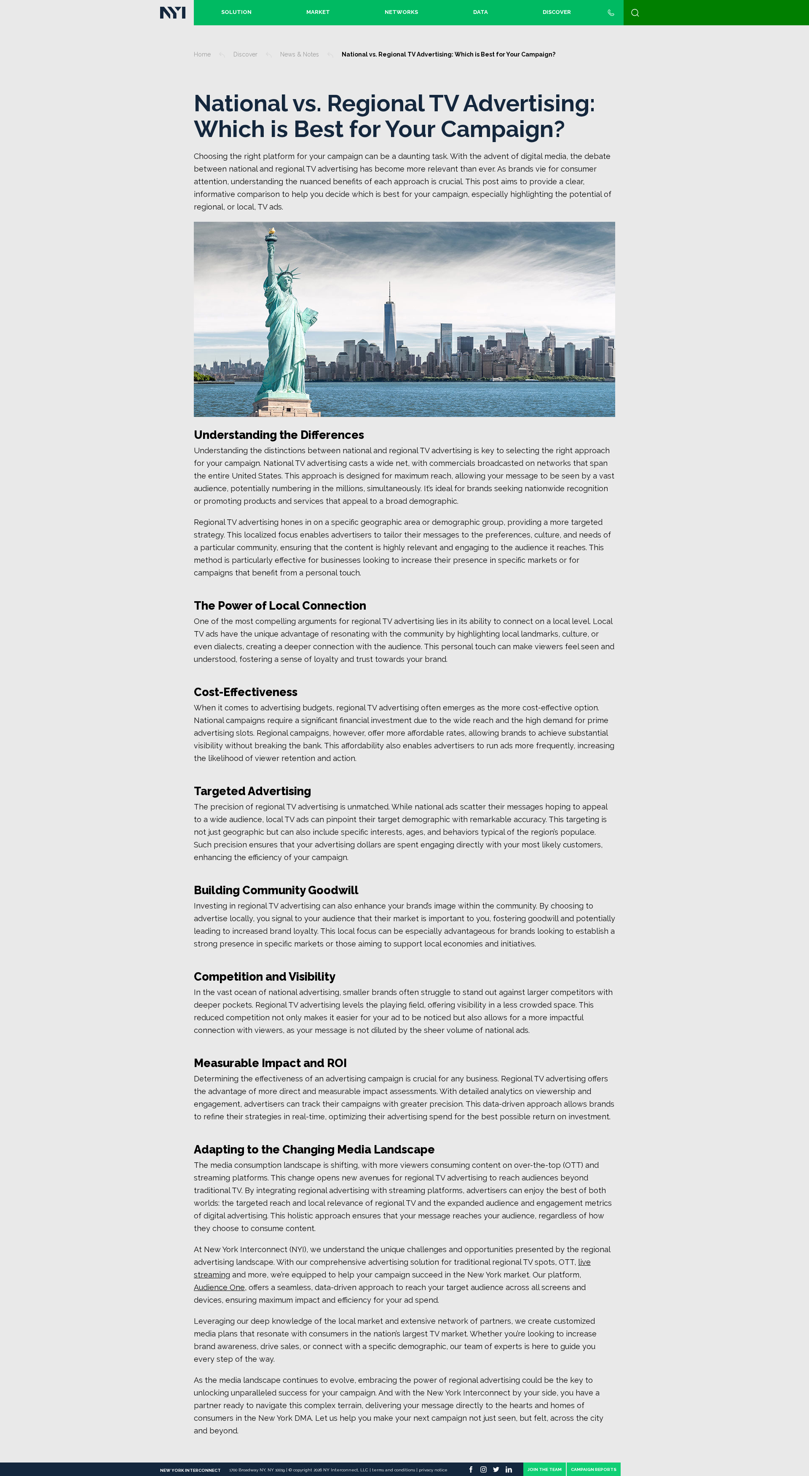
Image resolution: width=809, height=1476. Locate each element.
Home (202, 54)
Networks (401, 12)
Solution (236, 12)
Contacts (611, 12)
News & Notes (299, 54)
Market (318, 12)
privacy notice (433, 1470)
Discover (557, 12)
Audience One (219, 1287)
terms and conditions (394, 1470)
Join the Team (545, 1469)
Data (480, 12)
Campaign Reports (593, 1469)
